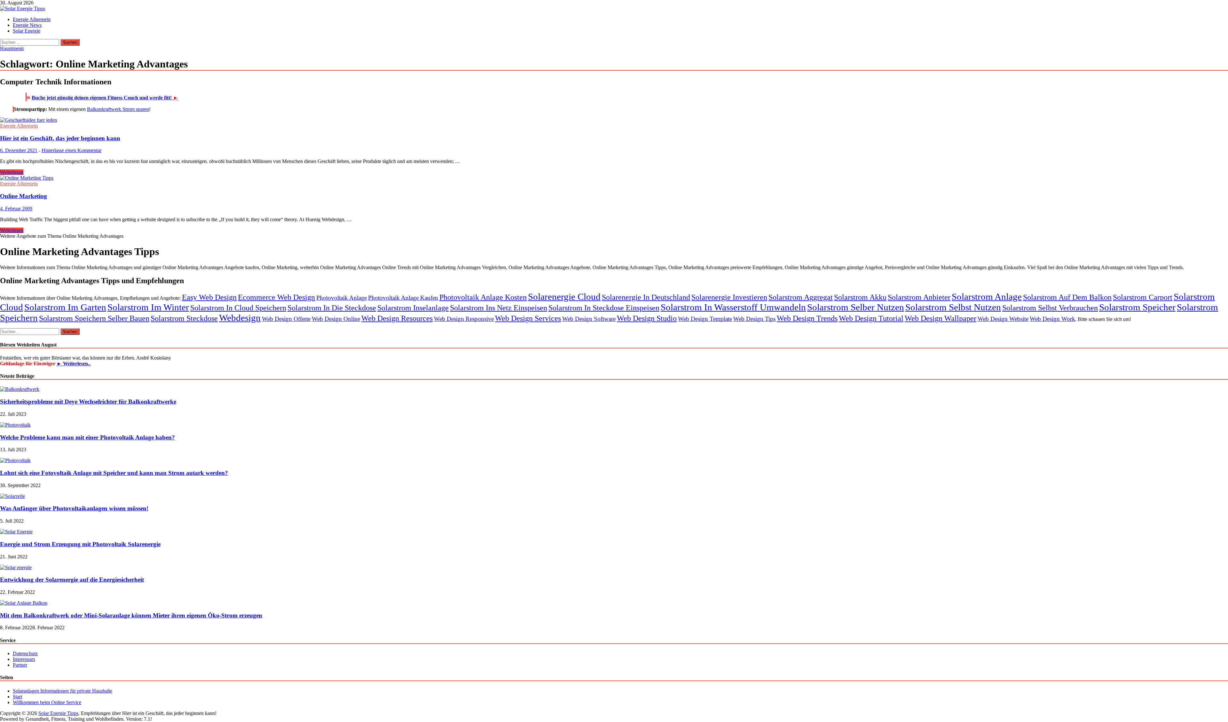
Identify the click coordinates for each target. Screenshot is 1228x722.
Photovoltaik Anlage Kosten (483, 297)
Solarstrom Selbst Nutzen (953, 307)
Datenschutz (25, 653)
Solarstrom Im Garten (65, 307)
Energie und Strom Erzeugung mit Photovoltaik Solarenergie (80, 544)
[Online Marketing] (614, 178)
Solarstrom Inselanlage (413, 307)
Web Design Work (1052, 318)
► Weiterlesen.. (74, 363)
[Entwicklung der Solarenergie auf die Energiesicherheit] (16, 567)
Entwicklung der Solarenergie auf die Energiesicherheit (72, 579)
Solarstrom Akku (860, 297)
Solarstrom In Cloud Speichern (238, 307)
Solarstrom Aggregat (800, 297)
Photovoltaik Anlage (341, 297)
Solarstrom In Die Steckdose (331, 307)
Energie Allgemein (32, 19)
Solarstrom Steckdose (184, 318)
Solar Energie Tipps (58, 713)
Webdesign (240, 318)
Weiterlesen (11, 172)
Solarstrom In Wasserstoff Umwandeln (733, 307)
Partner (20, 665)
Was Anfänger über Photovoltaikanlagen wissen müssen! (74, 508)
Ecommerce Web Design (276, 297)
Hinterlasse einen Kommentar (71, 150)
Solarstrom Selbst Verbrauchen (1050, 307)
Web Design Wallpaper (940, 318)
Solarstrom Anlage (987, 296)
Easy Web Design (209, 297)
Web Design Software (589, 318)
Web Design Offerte (286, 318)
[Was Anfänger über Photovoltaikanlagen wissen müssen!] (12, 496)
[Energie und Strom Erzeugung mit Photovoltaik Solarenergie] (16, 531)
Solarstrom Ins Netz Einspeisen (498, 307)
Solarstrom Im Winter (148, 307)
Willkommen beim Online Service (47, 702)
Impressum (24, 659)
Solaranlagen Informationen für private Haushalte (62, 691)
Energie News (27, 25)
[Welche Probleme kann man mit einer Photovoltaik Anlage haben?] (15, 425)
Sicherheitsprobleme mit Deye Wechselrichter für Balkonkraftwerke (88, 401)
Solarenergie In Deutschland (646, 297)
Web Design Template (705, 318)
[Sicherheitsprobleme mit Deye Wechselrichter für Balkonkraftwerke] (19, 389)
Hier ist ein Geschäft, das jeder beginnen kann (60, 138)
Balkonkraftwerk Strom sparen (118, 109)
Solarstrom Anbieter (919, 297)
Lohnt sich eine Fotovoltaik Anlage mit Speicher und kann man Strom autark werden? (114, 473)
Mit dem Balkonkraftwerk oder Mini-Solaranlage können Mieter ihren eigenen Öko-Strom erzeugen (131, 615)
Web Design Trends (807, 318)
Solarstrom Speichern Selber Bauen (94, 318)
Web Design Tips (754, 318)
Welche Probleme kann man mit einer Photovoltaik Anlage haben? (87, 437)
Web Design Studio (647, 318)
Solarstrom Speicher (1137, 307)
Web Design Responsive (464, 318)
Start (17, 696)
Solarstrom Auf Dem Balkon (1067, 297)
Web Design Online (336, 318)
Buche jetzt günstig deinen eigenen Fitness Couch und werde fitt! (105, 97)
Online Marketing (23, 196)
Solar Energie (26, 31)
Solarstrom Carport (1142, 297)
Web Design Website (1003, 318)
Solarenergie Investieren (729, 297)
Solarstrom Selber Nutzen (855, 307)
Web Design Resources (397, 318)
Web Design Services (528, 318)
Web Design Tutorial (871, 318)
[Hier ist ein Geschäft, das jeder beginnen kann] (614, 120)
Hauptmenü (12, 48)
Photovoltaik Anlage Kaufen (403, 297)
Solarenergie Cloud (564, 296)
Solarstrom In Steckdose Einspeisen (603, 307)
